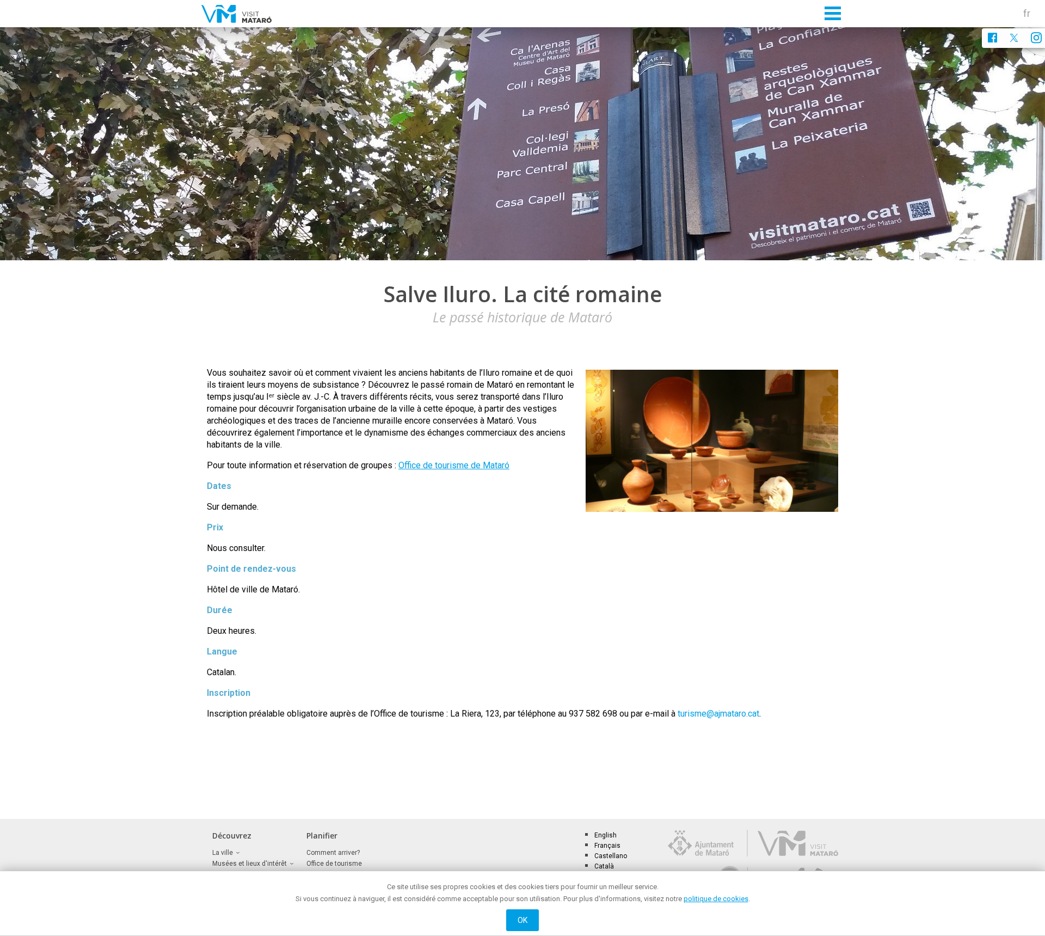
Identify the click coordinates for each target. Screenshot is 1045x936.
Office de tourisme (334, 863)
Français (607, 845)
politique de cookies (716, 899)
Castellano (610, 856)
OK (523, 920)
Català (604, 866)
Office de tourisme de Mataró (453, 465)
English (605, 835)
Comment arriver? (333, 853)
